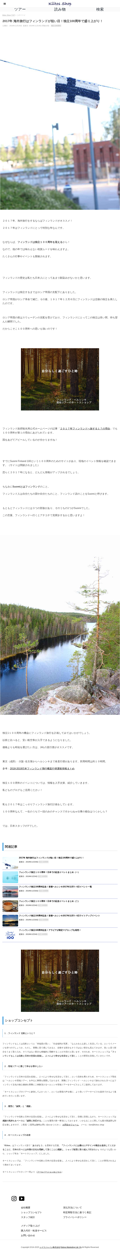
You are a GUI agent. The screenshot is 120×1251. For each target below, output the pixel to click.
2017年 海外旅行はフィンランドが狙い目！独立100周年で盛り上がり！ (51, 858)
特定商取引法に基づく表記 (77, 1212)
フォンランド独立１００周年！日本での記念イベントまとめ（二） (49, 901)
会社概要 (25, 1207)
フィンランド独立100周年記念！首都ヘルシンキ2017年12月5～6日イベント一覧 (55, 887)
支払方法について (72, 1207)
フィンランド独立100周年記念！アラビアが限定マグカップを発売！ (50, 930)
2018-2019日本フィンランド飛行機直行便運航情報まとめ (42, 768)
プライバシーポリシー (75, 1217)
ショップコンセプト (31, 1212)
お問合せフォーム (70, 1125)
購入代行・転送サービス (34, 1230)
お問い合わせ (28, 1235)
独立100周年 (56, 26)
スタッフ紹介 (28, 1217)
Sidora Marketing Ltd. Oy (71, 1247)
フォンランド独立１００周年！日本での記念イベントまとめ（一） (49, 872)
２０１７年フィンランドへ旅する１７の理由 (85, 428)
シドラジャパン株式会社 (50, 1247)
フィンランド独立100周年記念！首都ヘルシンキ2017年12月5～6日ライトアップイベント (59, 915)
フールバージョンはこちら (49, 1172)
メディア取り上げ (30, 1225)
